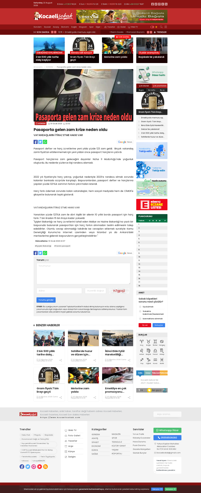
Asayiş (56, 27)
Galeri (123, 27)
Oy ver (145, 325)
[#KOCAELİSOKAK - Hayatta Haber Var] (53, 15)
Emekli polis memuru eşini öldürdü (153, 117)
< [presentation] (52, 32)
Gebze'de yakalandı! (150, 129)
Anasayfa (38, 67)
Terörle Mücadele (28, 456)
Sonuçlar (159, 325)
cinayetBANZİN (38, 461)
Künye (71, 451)
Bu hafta (151, 90)
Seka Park (25, 435)
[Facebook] (152, 4)
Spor (91, 27)
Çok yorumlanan (159, 86)
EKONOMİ (96, 446)
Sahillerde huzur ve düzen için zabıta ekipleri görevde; (81, 352)
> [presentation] (55, 32)
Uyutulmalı (148, 306)
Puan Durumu (139, 445)
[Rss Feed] (166, 4)
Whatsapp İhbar (169, 430)
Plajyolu (37, 435)
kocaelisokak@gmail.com (169, 452)
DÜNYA (95, 450)
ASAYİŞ (95, 438)
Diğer (98, 27)
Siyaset (47, 27)
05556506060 (169, 437)
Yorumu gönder (46, 300)
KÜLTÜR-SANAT (119, 445)
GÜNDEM (49, 67)
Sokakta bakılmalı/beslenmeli (153, 313)
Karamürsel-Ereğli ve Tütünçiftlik (35, 439)
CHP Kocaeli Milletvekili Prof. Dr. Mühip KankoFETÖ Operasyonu (37, 451)
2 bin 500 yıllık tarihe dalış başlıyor (46, 352)
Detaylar (156, 489)
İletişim (72, 456)
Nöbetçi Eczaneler (141, 437)
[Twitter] (156, 4)
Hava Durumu (139, 441)
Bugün (141, 90)
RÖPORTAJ (117, 453)
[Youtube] (162, 4)
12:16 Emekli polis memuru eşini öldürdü (79, 32)
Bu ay (162, 90)
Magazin (83, 27)
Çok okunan (144, 86)
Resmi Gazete (116, 32)
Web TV (134, 27)
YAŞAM (115, 449)
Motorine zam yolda (80, 390)
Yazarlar (111, 27)
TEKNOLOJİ (117, 442)
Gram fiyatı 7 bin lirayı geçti (48, 390)
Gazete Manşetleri (141, 449)
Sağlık (74, 27)
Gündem (38, 27)
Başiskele (48, 435)
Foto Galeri (74, 435)
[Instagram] (159, 4)
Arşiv (70, 446)
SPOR (114, 438)
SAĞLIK (95, 453)
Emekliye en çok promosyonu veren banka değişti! (115, 390)
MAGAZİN (116, 434)
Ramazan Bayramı (135, 32)
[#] (28, 414)
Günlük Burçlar (140, 452)
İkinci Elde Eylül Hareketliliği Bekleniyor (114, 352)
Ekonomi (65, 27)
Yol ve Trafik (138, 434)
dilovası (25, 461)
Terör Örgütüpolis (47, 456)
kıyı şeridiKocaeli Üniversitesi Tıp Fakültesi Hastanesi (35, 444)
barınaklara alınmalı (153, 318)
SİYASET (95, 442)
